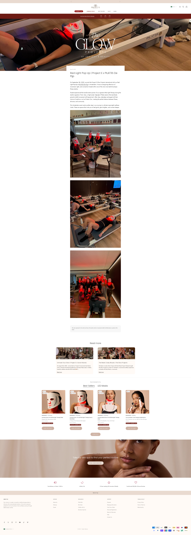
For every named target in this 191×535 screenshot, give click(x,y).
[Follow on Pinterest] (16, 522)
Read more (59, 372)
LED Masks (103, 385)
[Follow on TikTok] (23, 522)
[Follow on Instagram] (12, 522)
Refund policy (141, 507)
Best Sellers (89, 385)
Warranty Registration (112, 510)
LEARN (114, 11)
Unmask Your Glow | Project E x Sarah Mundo (72, 363)
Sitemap (55, 505)
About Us (55, 502)
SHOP (109, 11)
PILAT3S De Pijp (83, 84)
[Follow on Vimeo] (27, 522)
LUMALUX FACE (91, 11)
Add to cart (48, 428)
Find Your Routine (95, 463)
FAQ (108, 514)
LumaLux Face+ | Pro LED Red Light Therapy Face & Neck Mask (81, 418)
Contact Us (109, 517)
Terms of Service (141, 505)
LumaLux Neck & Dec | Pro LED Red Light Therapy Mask (108, 418)
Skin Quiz (80, 505)
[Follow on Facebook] (4, 522)
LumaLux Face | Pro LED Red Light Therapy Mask (52, 417)
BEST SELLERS (101, 11)
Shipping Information (111, 505)
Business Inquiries (82, 510)
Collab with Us (81, 507)
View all (95, 434)
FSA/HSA (80, 502)
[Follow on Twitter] (8, 522)
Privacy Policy (141, 502)
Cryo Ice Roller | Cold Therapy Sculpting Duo (136, 417)
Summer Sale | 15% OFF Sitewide (95, 1)
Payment (109, 502)
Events (54, 507)
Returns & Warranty (111, 512)
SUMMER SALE (79, 11)
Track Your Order (111, 507)
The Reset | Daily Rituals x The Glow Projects (113, 363)
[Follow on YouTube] (20, 522)
